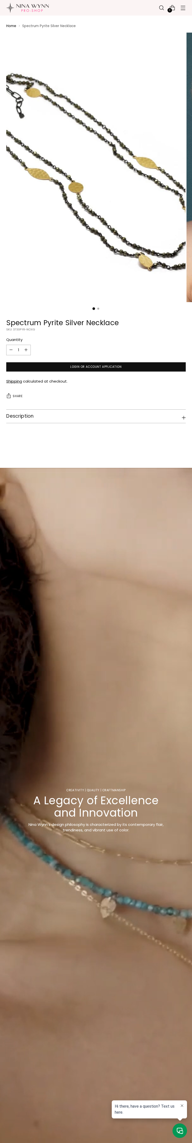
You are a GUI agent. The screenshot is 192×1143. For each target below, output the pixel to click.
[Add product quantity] (11, 350)
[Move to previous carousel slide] (170, 451)
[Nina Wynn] (27, 8)
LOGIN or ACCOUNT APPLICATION (96, 367)
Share (17, 396)
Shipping (14, 381)
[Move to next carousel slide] (181, 450)
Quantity (14, 339)
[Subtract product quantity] (26, 350)
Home (11, 26)
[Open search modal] (161, 8)
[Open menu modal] (183, 8)
